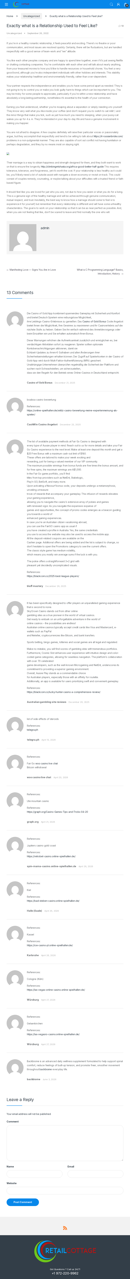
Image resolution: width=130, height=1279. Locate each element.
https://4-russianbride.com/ (108, 136)
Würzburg (33, 999)
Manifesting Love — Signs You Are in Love (31, 269)
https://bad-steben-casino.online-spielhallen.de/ (53, 900)
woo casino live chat (46, 763)
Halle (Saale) (34, 910)
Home (10, 16)
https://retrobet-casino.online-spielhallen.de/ (51, 856)
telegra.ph (32, 729)
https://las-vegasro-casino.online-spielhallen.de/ (53, 1034)
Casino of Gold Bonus (94, 321)
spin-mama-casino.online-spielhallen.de (51, 866)
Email (71, 1166)
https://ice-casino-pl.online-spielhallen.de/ (50, 945)
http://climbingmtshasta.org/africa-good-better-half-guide (72, 166)
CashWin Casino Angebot (42, 424)
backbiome (45, 1069)
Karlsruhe (33, 955)
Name (10, 1166)
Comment (13, 1121)
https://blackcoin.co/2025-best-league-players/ (53, 576)
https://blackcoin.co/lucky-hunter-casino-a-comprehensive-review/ (63, 692)
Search (111, 4)
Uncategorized (31, 16)
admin (45, 228)
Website (12, 1183)
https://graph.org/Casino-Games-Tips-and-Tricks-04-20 (57, 811)
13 (122, 26)
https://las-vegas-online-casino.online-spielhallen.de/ (56, 989)
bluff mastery (35, 586)
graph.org (33, 821)
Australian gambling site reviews (46, 702)
